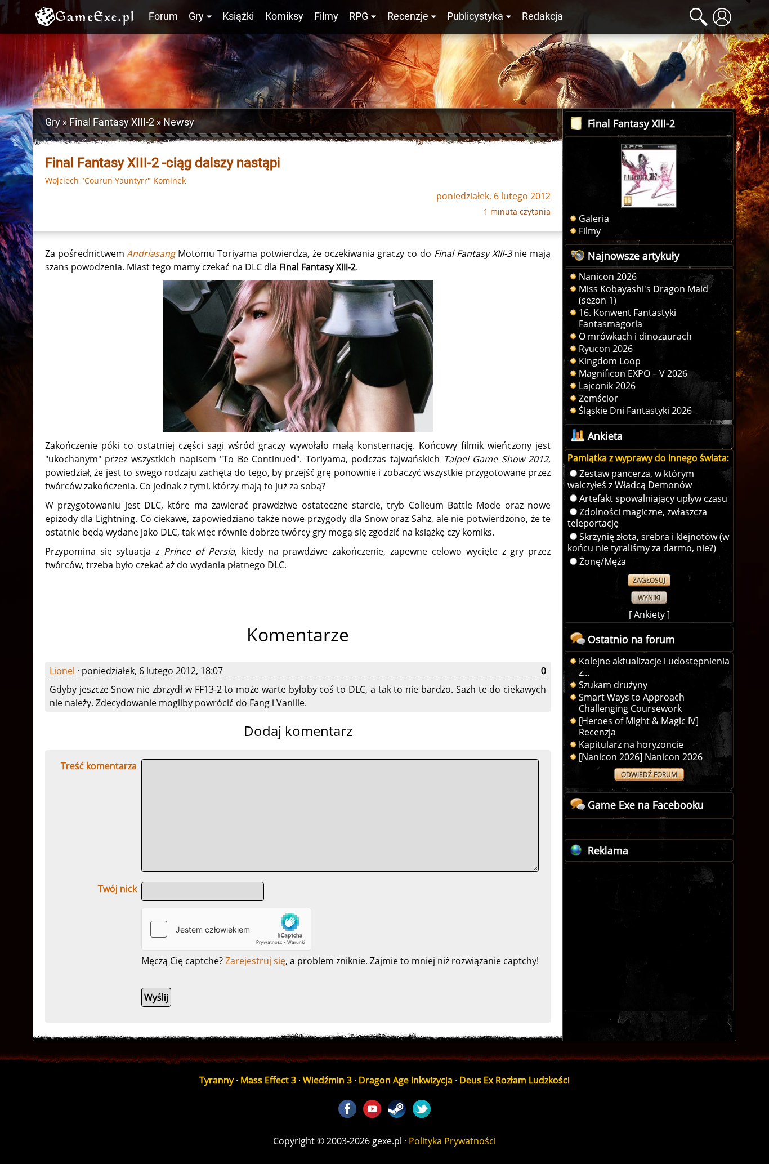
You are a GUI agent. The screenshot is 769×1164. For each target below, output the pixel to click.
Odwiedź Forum (649, 774)
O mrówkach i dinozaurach (635, 336)
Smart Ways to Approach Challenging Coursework (632, 703)
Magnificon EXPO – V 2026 (633, 373)
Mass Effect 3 (268, 1080)
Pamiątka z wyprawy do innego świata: (648, 458)
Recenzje (407, 16)
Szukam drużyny (613, 685)
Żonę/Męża (602, 561)
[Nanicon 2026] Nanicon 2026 (641, 757)
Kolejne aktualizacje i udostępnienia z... (654, 667)
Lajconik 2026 (607, 386)
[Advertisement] (384, 68)
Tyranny (216, 1080)
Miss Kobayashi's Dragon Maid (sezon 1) (643, 294)
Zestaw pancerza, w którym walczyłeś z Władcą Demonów (630, 479)
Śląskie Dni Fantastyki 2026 (635, 410)
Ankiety (649, 614)
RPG (358, 16)
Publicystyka (475, 16)
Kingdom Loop (610, 361)
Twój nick (117, 888)
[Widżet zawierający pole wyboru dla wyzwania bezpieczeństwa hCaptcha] (226, 929)
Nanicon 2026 (608, 276)
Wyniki (649, 598)
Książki (238, 16)
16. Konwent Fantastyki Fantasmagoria (627, 318)
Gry (196, 16)
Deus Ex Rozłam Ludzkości (514, 1080)
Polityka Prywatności (452, 1141)
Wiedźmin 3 (327, 1080)
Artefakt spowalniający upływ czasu (653, 498)
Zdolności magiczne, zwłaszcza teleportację (637, 517)
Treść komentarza (99, 766)
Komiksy (284, 16)
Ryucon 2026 (606, 348)
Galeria (594, 218)
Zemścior (598, 398)
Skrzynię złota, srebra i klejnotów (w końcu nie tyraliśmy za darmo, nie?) (648, 542)
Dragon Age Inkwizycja (406, 1080)
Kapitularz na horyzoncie (631, 744)
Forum (163, 16)
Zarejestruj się (255, 961)
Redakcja (542, 16)
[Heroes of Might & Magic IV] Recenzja (639, 726)
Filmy (326, 16)
